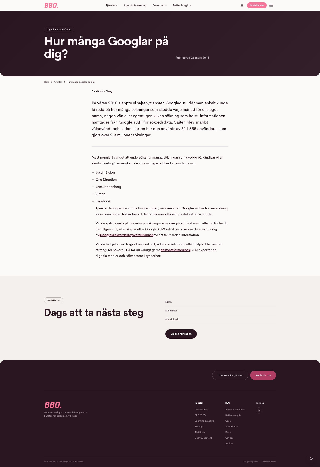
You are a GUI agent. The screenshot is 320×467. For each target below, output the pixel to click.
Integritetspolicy (250, 461)
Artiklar (58, 81)
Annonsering (201, 409)
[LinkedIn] (259, 410)
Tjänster (110, 5)
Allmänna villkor (269, 461)
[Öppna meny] (271, 5)
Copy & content (203, 437)
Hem (46, 81)
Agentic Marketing (135, 5)
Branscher (158, 5)
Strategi (199, 426)
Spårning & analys (204, 420)
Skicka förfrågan (181, 334)
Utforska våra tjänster (230, 375)
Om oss (229, 437)
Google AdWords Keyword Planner (126, 235)
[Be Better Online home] (51, 5)
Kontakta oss (257, 5)
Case (228, 420)
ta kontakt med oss (175, 250)
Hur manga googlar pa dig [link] (80, 81)
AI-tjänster (200, 432)
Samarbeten (231, 426)
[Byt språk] (242, 5)
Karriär (228, 432)
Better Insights (182, 5)
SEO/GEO (200, 415)
